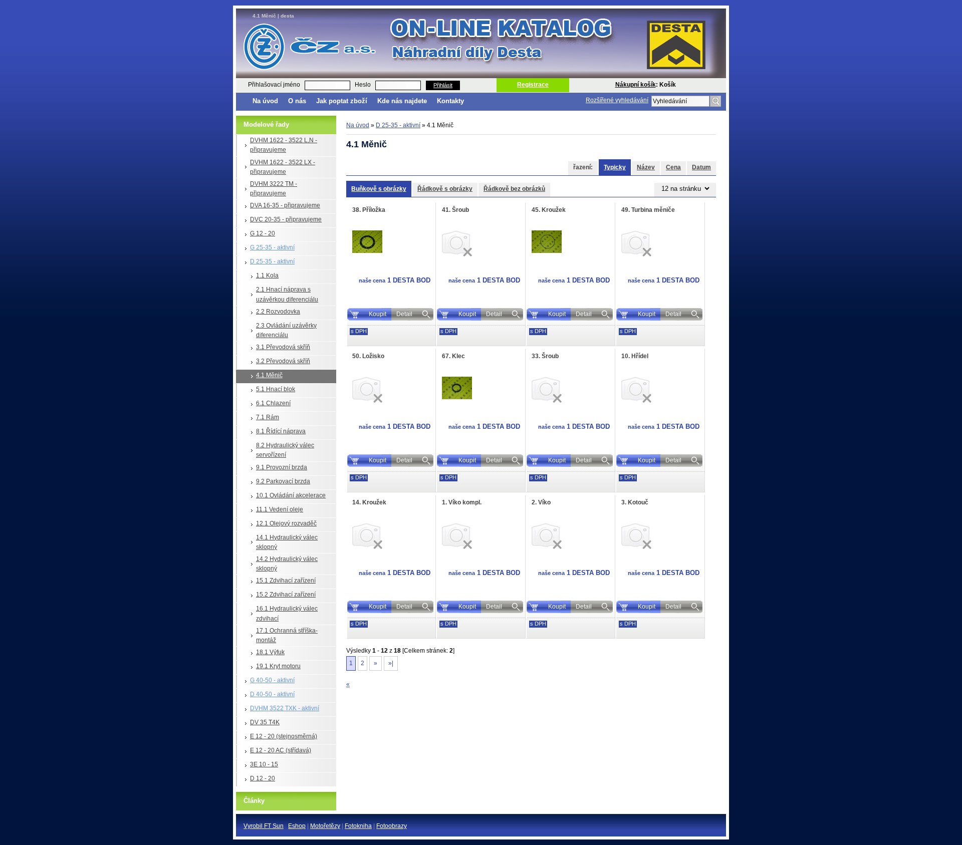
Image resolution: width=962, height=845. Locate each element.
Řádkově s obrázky (444, 188)
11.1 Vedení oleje (279, 509)
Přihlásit (442, 85)
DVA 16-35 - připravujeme (285, 205)
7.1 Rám (267, 417)
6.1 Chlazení (273, 403)
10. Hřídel (634, 356)
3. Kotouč (634, 502)
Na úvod (265, 101)
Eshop (297, 825)
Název (646, 167)
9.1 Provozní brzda (281, 467)
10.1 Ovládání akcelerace (291, 495)
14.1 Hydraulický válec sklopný (287, 542)
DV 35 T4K (265, 722)
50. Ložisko (368, 356)
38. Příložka (368, 209)
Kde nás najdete (402, 101)
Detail (404, 314)
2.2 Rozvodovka (278, 311)
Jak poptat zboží (341, 101)
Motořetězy (325, 825)
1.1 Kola (267, 275)
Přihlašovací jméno (274, 84)
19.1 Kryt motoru (278, 666)
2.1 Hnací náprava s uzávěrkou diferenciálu (287, 294)
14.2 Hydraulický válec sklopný (287, 563)
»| (391, 663)
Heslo (363, 84)
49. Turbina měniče (648, 209)
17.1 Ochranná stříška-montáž (287, 635)
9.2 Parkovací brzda (283, 481)
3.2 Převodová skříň (283, 361)
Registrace (533, 84)
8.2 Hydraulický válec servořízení (285, 450)
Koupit (377, 314)
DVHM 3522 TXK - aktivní (284, 708)
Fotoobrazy (391, 825)
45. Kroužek (549, 209)
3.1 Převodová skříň (283, 347)
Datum (701, 167)
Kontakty (450, 101)
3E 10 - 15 (264, 764)
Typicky (615, 167)
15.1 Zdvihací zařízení (286, 580)
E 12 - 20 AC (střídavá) (280, 750)
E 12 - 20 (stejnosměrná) (283, 736)
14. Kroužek (369, 502)
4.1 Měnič (269, 375)
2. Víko (541, 502)
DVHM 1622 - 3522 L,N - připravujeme (283, 145)
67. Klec (453, 356)
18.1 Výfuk (270, 652)
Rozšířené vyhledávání (617, 100)
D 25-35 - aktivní (272, 261)
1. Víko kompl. (462, 502)
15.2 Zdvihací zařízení (286, 594)
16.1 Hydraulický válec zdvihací (287, 613)
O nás (297, 101)
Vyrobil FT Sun (264, 825)
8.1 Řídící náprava (281, 431)
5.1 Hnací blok (275, 389)
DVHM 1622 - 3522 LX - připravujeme (282, 167)
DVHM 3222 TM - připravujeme (273, 188)
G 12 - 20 (262, 233)
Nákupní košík (635, 84)
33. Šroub (545, 356)
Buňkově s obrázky (378, 188)
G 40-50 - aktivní (272, 680)
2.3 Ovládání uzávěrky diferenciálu (286, 330)
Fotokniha (358, 825)
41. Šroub (455, 209)
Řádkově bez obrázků (514, 188)
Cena (673, 167)
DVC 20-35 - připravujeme (286, 219)
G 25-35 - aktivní (272, 247)
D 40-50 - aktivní (272, 694)
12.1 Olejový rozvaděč (286, 523)
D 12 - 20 (262, 778)
